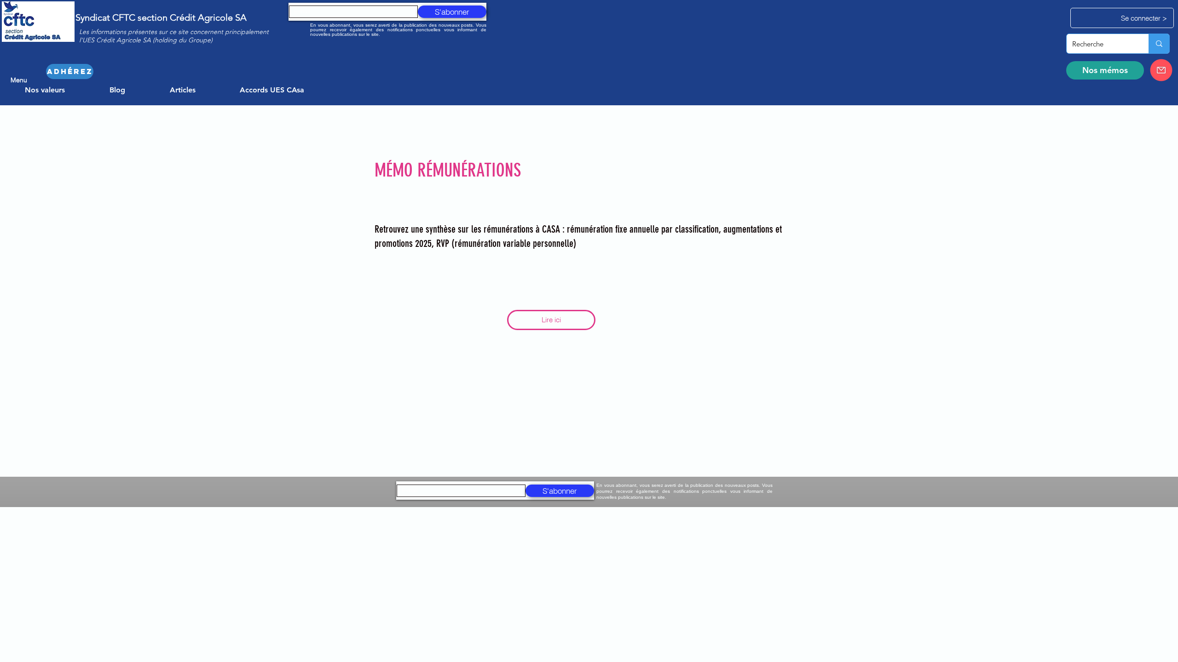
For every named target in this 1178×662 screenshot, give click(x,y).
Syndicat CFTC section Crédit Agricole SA (161, 17)
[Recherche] (1159, 43)
